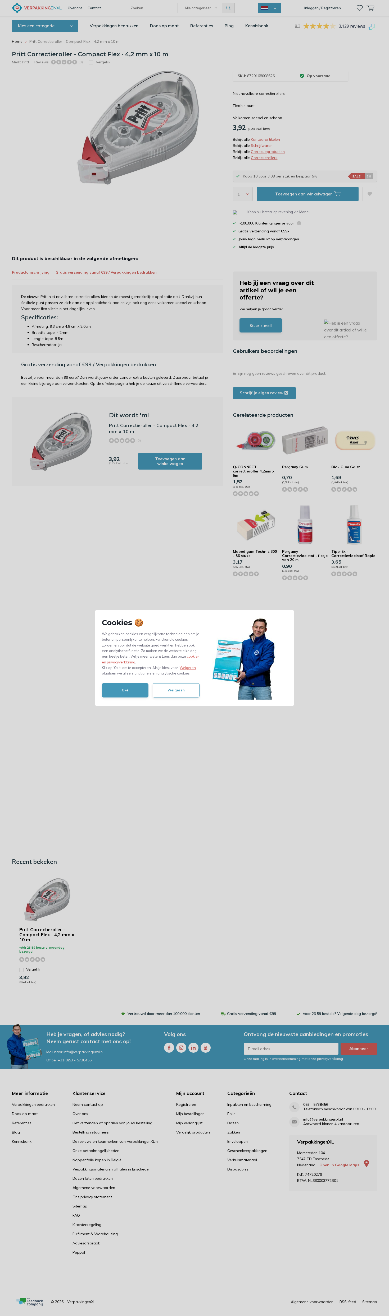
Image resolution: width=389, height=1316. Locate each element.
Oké (125, 690)
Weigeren (188, 668)
